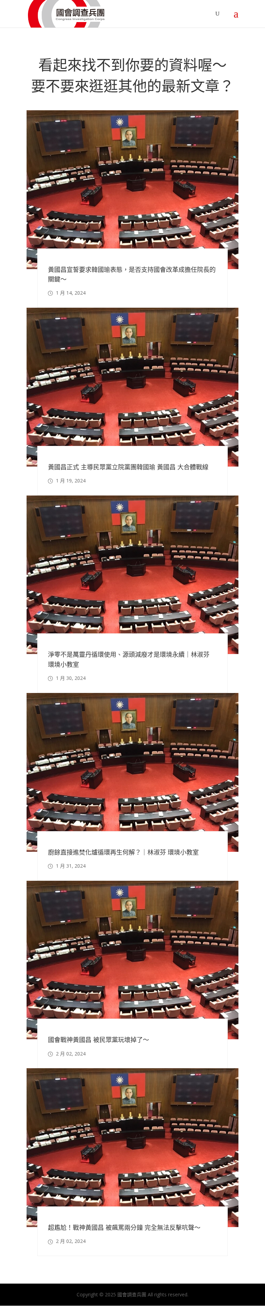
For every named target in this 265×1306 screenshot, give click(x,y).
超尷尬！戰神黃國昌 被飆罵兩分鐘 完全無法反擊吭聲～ (124, 1227)
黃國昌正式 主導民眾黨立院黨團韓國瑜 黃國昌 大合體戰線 (128, 467)
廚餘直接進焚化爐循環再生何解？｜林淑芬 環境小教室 (123, 852)
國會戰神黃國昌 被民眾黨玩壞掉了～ (98, 1039)
